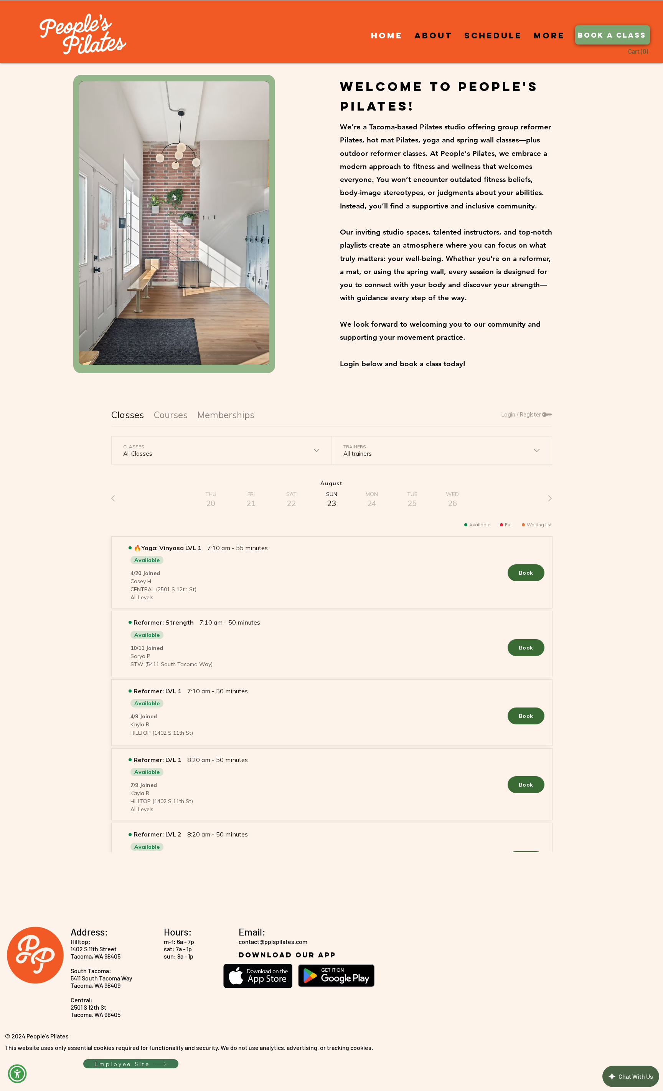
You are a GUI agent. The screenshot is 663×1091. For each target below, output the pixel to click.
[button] (643, 51)
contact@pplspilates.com (273, 941)
